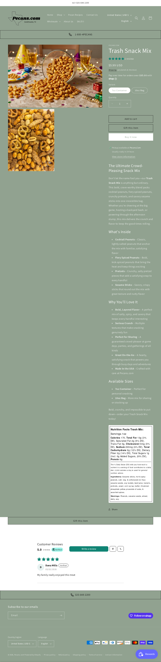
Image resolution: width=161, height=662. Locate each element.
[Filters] (113, 549)
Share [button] (115, 509)
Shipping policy (79, 655)
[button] (60, 15)
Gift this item (131, 127)
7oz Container (119, 90)
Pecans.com (19, 655)
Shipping (113, 70)
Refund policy (64, 655)
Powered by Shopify (33, 655)
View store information (123, 156)
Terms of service (95, 655)
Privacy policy (50, 655)
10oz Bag (139, 90)
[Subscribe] (60, 615)
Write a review (89, 549)
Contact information (113, 655)
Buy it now (131, 136)
